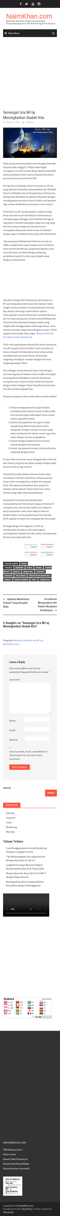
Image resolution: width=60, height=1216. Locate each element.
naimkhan (29, 122)
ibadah (16, 571)
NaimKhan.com (29, 16)
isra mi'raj (28, 571)
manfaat (40, 571)
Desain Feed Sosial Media (16, 1163)
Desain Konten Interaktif (16, 1168)
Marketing (11, 827)
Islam (23, 563)
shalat (8, 579)
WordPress (27, 1209)
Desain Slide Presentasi (15, 1159)
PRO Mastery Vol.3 (12, 1149)
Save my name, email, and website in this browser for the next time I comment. (28, 755)
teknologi (45, 579)
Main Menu (14, 33)
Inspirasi (10, 817)
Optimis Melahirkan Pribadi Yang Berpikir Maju (16, 603)
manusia (8, 575)
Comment (15, 679)
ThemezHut (8, 1212)
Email (13, 730)
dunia (29, 567)
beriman (19, 567)
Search (7, 787)
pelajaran (20, 575)
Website (13, 739)
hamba (39, 567)
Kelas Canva (9, 1154)
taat (34, 579)
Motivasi (10, 831)
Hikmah (10, 813)
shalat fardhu (21, 579)
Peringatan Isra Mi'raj (39, 575)
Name (13, 720)
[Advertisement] (30, 74)
